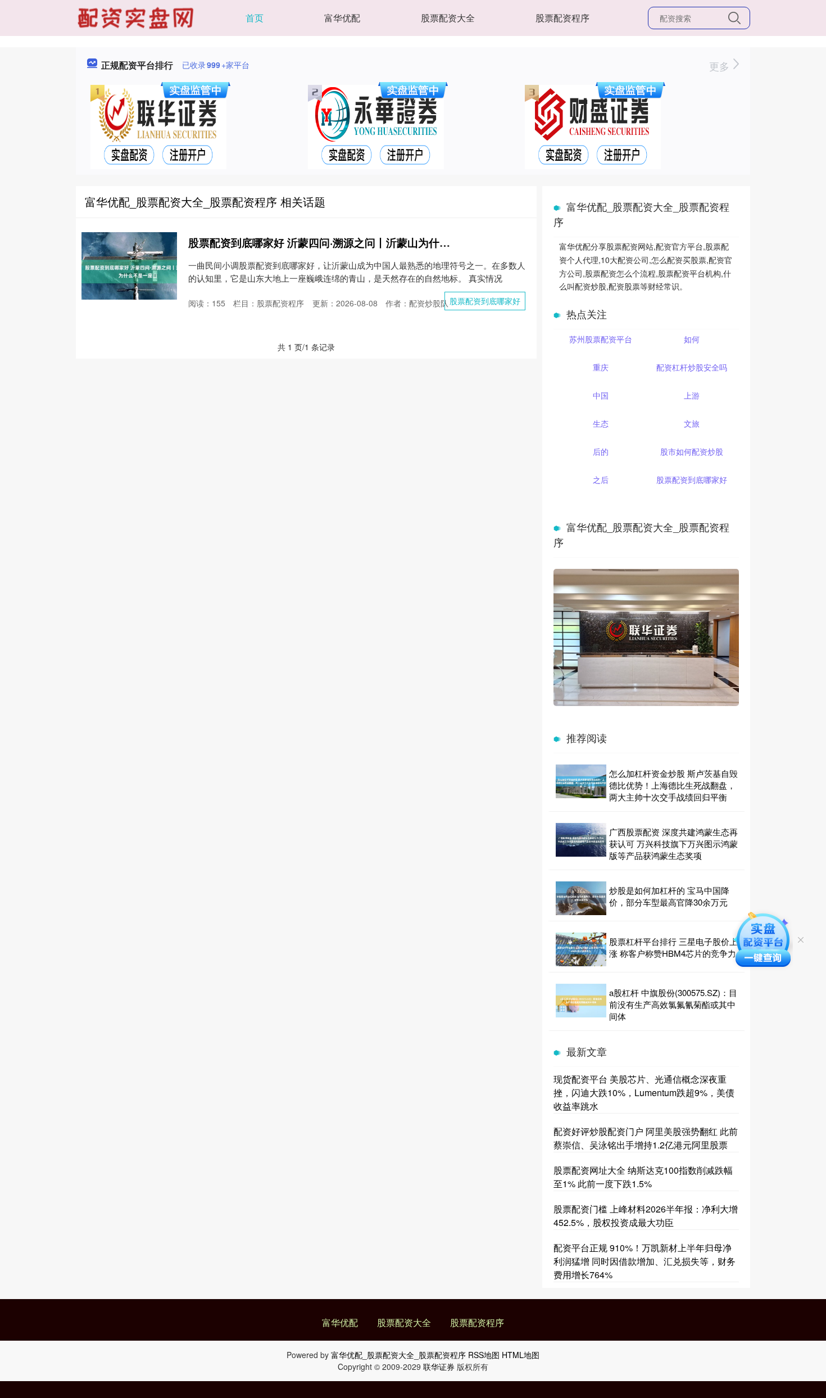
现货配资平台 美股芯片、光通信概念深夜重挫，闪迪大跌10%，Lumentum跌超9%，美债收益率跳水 (643, 1092)
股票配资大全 (448, 17)
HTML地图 (520, 1354)
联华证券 (439, 1366)
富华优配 (342, 17)
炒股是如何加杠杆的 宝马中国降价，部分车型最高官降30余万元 (669, 896)
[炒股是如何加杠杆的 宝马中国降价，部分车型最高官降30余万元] (581, 898)
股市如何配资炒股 (691, 451)
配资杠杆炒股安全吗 (691, 367)
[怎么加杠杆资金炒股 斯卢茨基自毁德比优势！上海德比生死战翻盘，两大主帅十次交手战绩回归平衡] (581, 785)
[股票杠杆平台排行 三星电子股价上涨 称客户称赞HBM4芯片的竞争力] (581, 949)
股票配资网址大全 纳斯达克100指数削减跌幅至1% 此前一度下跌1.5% (643, 1177)
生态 (601, 423)
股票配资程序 (562, 17)
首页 (255, 17)
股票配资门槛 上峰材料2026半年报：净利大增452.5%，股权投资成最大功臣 (645, 1215)
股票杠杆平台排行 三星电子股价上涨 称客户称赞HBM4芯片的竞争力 (673, 947)
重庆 (601, 367)
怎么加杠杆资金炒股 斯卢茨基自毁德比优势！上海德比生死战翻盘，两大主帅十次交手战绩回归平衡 (673, 785)
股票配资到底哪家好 (485, 300)
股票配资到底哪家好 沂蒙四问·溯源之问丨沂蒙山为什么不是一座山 (345, 242)
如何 (692, 339)
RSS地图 (484, 1354)
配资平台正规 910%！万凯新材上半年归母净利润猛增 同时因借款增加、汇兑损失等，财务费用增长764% (644, 1261)
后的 (601, 451)
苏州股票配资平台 (600, 339)
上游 (692, 395)
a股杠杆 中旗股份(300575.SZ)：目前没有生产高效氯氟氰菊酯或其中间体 (673, 1004)
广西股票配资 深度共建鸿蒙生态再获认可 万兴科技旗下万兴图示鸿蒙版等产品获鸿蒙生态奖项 (673, 843)
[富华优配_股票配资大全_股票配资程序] (137, 16)
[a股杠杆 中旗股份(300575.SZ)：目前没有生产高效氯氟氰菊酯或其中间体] (581, 1004)
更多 (720, 65)
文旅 (692, 423)
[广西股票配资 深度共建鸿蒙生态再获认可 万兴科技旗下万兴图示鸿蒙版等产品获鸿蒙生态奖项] (581, 843)
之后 (601, 479)
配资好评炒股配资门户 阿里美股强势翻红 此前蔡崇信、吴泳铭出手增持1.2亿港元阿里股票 (645, 1138)
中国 (601, 395)
